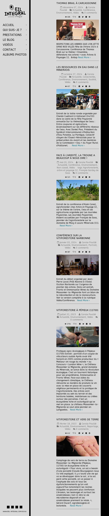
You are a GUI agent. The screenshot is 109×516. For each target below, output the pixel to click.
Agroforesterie (90, 167)
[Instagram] (12, 507)
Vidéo (76, 12)
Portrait (93, 245)
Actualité (77, 10)
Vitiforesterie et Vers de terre (77, 419)
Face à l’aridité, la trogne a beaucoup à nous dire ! (75, 157)
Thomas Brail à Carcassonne (76, 3)
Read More (83, 57)
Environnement (64, 12)
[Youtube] (16, 507)
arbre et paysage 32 (67, 170)
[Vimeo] (21, 507)
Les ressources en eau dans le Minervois (77, 68)
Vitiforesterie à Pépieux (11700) (77, 310)
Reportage (92, 426)
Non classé (62, 167)
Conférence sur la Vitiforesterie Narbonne (73, 237)
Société (92, 79)
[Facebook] (8, 507)
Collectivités (89, 77)
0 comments (90, 12)
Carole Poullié (85, 162)
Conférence (89, 10)
